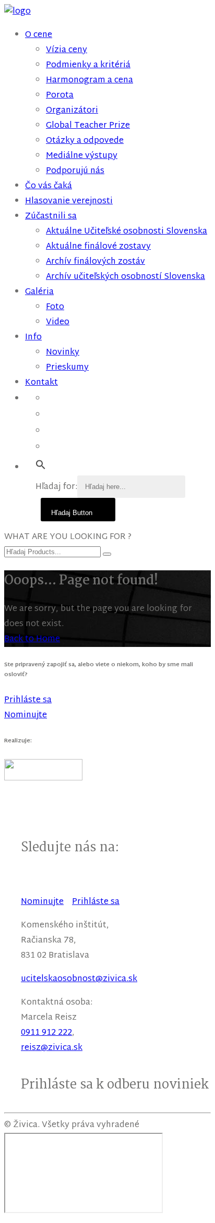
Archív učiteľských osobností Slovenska (125, 277)
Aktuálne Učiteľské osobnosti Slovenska (126, 231)
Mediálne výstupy (81, 156)
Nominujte (42, 902)
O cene (38, 35)
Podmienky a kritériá (88, 65)
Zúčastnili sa (51, 216)
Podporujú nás (75, 171)
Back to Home (32, 639)
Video (57, 322)
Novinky (62, 352)
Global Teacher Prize (88, 125)
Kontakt (41, 382)
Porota (60, 95)
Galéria (39, 292)
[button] (40, 465)
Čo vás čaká (48, 186)
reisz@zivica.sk (51, 1048)
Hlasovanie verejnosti (69, 201)
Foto (55, 307)
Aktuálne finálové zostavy (98, 246)
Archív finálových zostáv (95, 262)
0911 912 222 (46, 1033)
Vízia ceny (66, 50)
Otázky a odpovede (85, 141)
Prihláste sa (96, 902)
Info (33, 337)
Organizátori (72, 110)
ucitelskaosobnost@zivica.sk (79, 979)
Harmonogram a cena (89, 80)
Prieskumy (67, 367)
